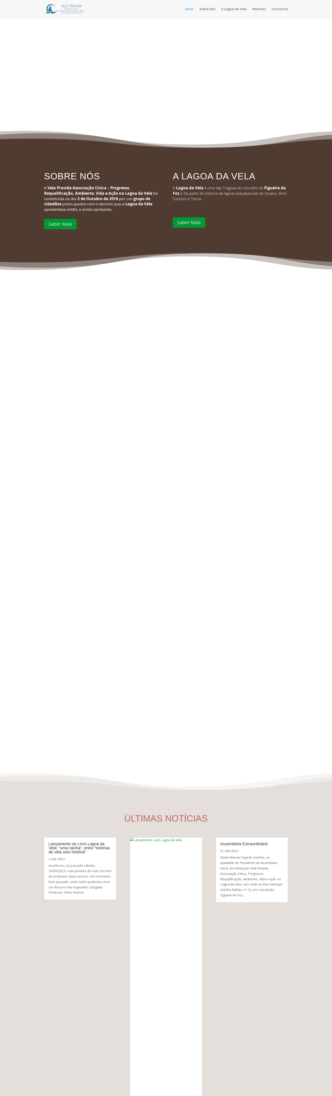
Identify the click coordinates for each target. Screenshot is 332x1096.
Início (189, 9)
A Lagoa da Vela (234, 9)
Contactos (279, 9)
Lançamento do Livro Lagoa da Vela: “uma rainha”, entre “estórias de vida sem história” (79, 848)
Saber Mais (60, 224)
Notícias (259, 9)
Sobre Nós (207, 9)
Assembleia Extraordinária (244, 844)
